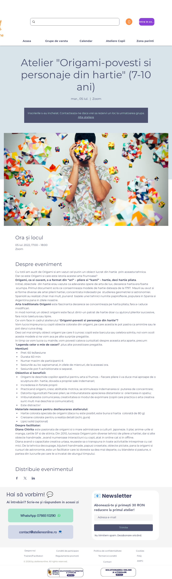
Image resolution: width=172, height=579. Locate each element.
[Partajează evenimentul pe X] (25, 478)
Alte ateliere (86, 117)
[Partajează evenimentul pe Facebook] (16, 478)
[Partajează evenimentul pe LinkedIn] (33, 478)
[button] (129, 21)
